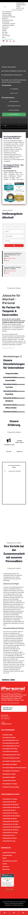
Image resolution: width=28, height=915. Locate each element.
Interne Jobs (5, 27)
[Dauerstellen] (21, 381)
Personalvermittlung (7, 20)
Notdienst (4, 18)
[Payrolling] (21, 395)
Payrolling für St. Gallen (9, 774)
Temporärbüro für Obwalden (11, 821)
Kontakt (4, 30)
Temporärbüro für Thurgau (10, 832)
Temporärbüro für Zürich (10, 838)
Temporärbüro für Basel (9, 802)
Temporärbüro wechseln (8, 16)
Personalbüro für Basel (9, 737)
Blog (3, 37)
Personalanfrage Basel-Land (11, 740)
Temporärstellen (11, 373)
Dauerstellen (10, 380)
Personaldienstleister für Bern (11, 746)
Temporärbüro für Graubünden (11, 815)
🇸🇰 (14, 41)
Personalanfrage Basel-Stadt (11, 743)
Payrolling (9, 394)
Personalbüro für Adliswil (10, 764)
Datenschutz (6, 869)
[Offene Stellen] (21, 409)
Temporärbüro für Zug (9, 841)
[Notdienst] (21, 402)
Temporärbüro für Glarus (10, 818)
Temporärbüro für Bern (9, 810)
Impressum (6, 866)
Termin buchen (6, 35)
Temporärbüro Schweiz (9, 852)
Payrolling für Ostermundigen (11, 787)
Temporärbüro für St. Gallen (10, 824)
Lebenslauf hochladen (8, 25)
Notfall (4, 858)
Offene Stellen (11, 408)
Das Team (5, 32)
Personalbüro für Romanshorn (11, 771)
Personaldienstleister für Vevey (12, 754)
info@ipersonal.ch (6, 724)
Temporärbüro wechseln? (10, 861)
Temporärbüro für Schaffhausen (12, 827)
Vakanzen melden (7, 15)
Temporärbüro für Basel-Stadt (11, 807)
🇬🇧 (7, 41)
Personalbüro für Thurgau (10, 783)
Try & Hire (9, 387)
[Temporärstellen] (21, 375)
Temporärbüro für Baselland (10, 804)
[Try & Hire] (21, 388)
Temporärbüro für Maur (9, 780)
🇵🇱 (10, 41)
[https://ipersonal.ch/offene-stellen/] (14, 288)
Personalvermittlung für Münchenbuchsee (15, 767)
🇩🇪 (3, 41)
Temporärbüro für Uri (9, 835)
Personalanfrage (6, 13)
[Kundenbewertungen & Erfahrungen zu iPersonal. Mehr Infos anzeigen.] (19, 187)
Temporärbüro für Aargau (10, 799)
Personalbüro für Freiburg (10, 748)
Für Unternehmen (6, 11)
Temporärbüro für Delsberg (10, 751)
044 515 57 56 (7, 709)
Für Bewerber (5, 22)
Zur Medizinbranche (7, 39)
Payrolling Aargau (7, 734)
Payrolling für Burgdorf (9, 777)
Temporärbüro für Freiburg (10, 813)
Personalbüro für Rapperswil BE (12, 761)
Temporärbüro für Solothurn (11, 829)
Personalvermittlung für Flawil (11, 758)
